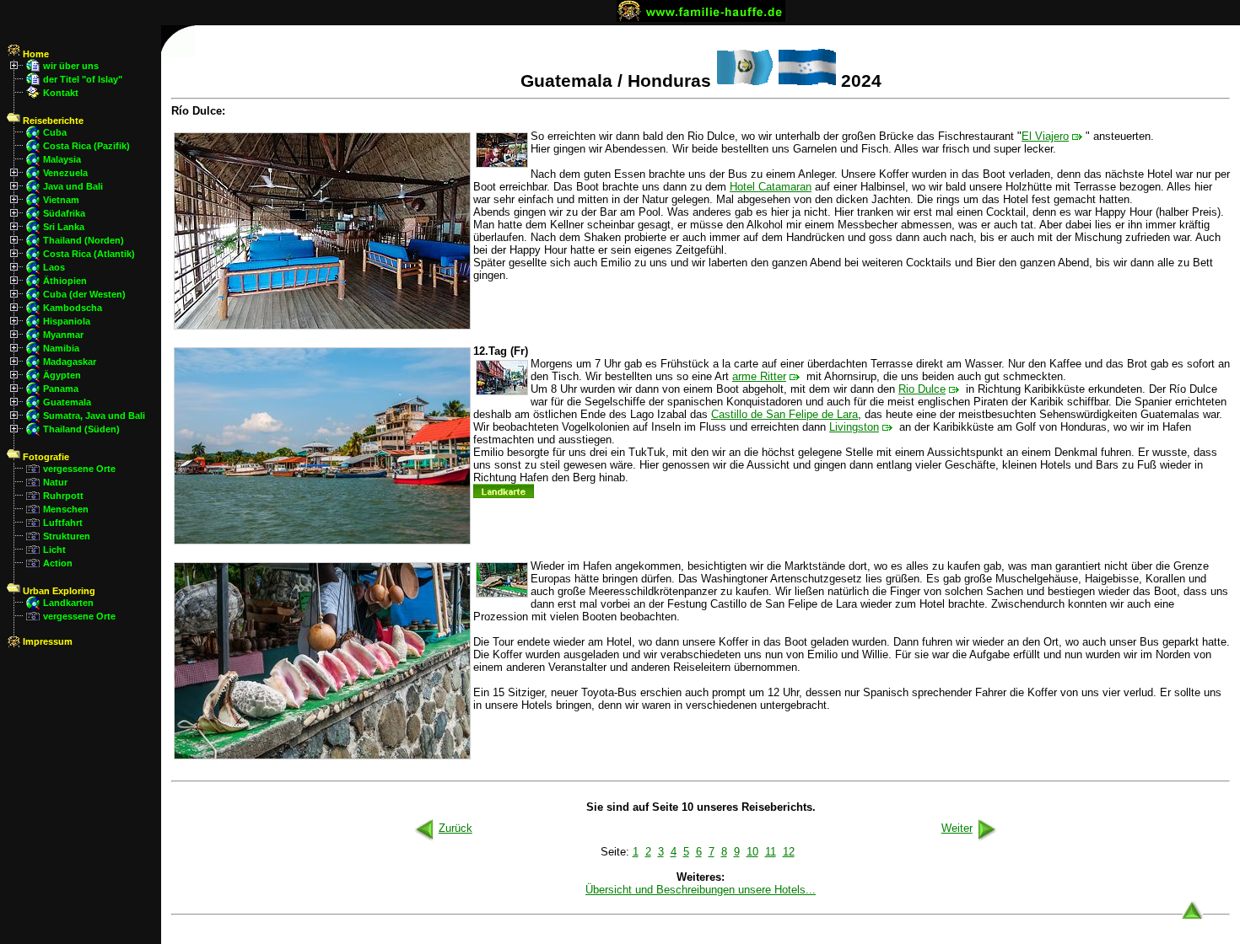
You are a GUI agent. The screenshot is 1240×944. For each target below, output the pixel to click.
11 (770, 851)
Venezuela (65, 173)
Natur (55, 482)
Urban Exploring (57, 591)
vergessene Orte (79, 469)
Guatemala (67, 402)
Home (34, 54)
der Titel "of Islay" (82, 79)
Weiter (957, 828)
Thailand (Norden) (83, 240)
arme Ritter (759, 376)
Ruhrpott (63, 496)
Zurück (455, 828)
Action (58, 563)
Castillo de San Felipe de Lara (784, 414)
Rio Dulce (922, 389)
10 (752, 851)
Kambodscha (72, 308)
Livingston (854, 427)
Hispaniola (66, 321)
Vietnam (61, 200)
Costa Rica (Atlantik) (89, 254)
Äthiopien (65, 281)
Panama (60, 389)
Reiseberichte (52, 120)
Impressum (46, 641)
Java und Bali (73, 186)
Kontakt (60, 93)
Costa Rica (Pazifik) (86, 146)
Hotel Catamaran (770, 186)
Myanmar (63, 335)
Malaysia (62, 159)
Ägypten (62, 375)
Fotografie (44, 457)
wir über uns (71, 66)
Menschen (66, 509)
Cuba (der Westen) (84, 294)
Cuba (55, 132)
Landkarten (68, 603)
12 (789, 851)
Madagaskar (69, 362)
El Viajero (1045, 136)
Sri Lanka (63, 227)
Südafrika (64, 213)
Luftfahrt (63, 523)
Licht (54, 549)
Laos (54, 267)
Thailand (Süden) (81, 429)
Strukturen (66, 536)
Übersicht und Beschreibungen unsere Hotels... (700, 889)
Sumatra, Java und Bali (94, 415)
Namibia (61, 348)
